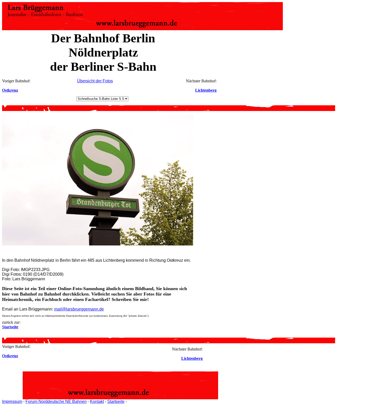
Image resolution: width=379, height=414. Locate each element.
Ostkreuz (10, 90)
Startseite (116, 401)
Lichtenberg (206, 90)
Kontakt (97, 401)
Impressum (12, 401)
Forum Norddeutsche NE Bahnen (56, 401)
